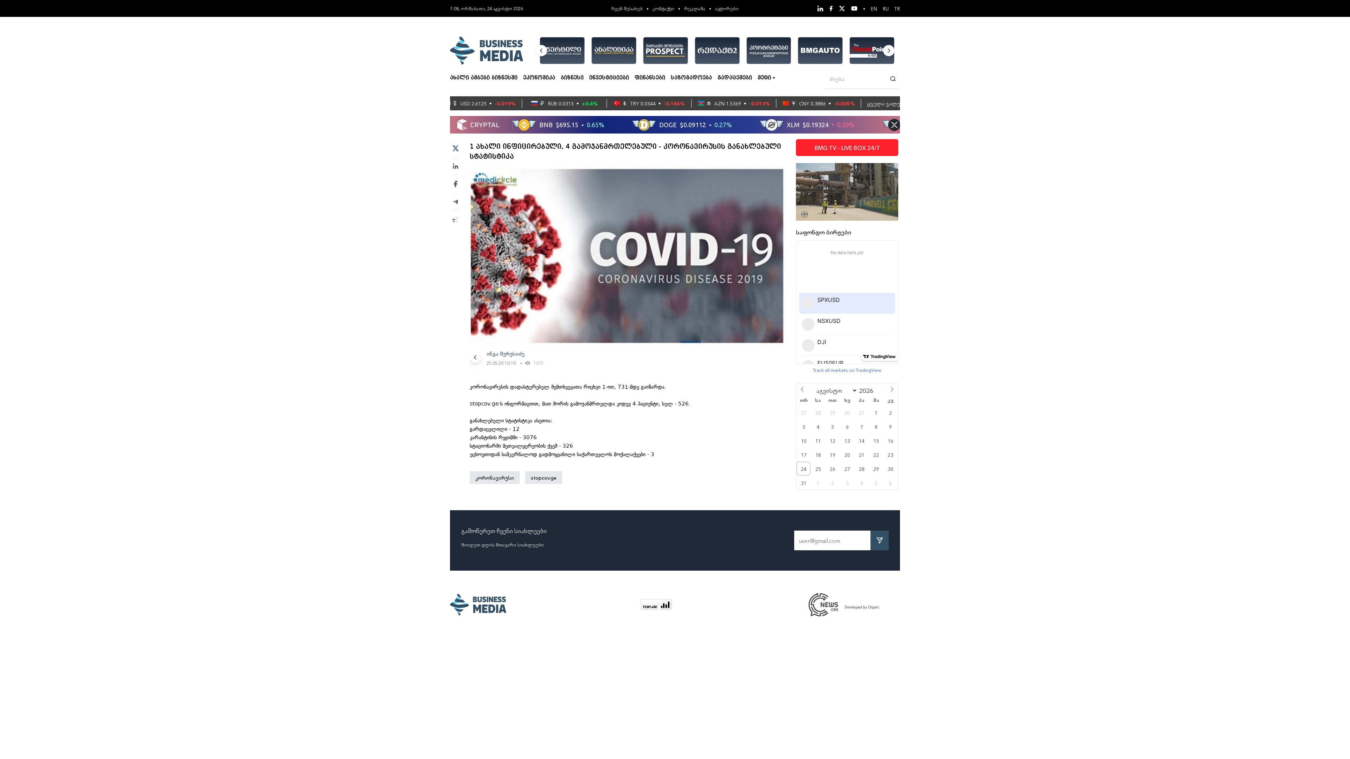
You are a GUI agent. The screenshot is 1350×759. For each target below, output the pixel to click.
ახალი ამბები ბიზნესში (484, 78)
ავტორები (727, 8)
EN (874, 8)
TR (897, 8)
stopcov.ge (544, 477)
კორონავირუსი (494, 477)
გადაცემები (735, 78)
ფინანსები (650, 78)
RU (886, 8)
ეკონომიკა (539, 78)
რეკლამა (694, 8)
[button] (541, 50)
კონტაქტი (663, 8)
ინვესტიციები (609, 78)
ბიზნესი (572, 78)
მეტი (764, 78)
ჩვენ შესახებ (627, 8)
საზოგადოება (691, 78)
